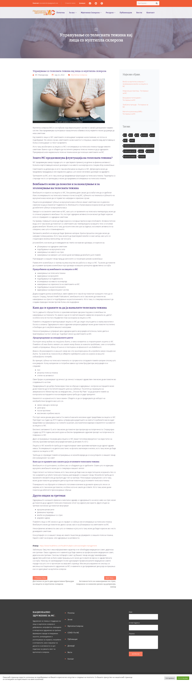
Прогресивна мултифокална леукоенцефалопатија (139, 146)
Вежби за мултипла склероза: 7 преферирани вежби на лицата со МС (135, 83)
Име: (131, 612)
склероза (142, 156)
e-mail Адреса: (134, 623)
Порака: (132, 633)
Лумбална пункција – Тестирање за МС (135, 105)
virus (152, 135)
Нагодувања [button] (170, 678)
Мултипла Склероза (79, 75)
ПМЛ (132, 140)
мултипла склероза (130, 156)
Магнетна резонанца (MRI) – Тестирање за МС (133, 112)
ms (137, 135)
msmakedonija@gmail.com (49, 3)
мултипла (150, 151)
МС (125, 140)
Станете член (70, 3)
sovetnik (144, 135)
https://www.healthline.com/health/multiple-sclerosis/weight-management (68, 545)
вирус (141, 151)
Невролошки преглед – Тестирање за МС (135, 92)
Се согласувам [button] (183, 678)
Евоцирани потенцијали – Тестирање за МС (132, 99)
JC (125, 135)
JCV (131, 135)
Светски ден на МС (130, 151)
